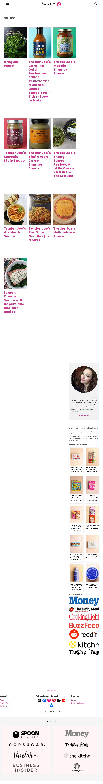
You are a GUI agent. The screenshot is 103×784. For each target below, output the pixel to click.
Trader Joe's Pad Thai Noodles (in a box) (40, 234)
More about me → (84, 415)
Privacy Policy (5, 703)
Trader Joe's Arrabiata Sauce (15, 232)
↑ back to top (51, 690)
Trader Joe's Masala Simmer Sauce (64, 68)
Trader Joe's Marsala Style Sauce (15, 157)
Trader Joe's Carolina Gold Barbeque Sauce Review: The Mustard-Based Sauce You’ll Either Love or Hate (40, 81)
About (2, 700)
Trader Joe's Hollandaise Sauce (64, 232)
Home (5, 11)
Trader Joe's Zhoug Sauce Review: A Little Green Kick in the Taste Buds (64, 164)
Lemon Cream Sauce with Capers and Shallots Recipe (14, 302)
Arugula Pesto (11, 64)
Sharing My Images (78, 703)
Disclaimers (4, 706)
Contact (73, 700)
